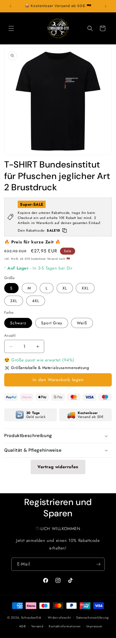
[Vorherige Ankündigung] (10, 6)
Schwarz (18, 323)
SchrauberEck (31, 617)
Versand (37, 626)
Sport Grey (51, 323)
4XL (35, 301)
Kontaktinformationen (65, 626)
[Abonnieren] (98, 564)
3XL (13, 301)
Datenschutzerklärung (92, 617)
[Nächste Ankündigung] (105, 6)
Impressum (94, 626)
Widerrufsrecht (59, 617)
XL (65, 288)
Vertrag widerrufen (58, 467)
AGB (22, 626)
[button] (11, 28)
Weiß (82, 323)
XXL (85, 288)
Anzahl (9, 335)
